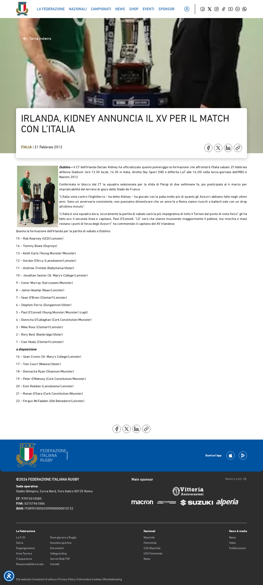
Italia (27, 147)
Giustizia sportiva (60, 542)
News (147, 558)
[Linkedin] (237, 9)
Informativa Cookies (89, 579)
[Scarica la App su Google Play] (243, 455)
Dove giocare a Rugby (63, 537)
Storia (19, 542)
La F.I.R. (21, 537)
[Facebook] (202, 9)
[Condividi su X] (218, 148)
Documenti (56, 548)
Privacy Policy (66, 579)
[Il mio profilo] (187, 9)
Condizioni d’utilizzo (44, 579)
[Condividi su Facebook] (208, 148)
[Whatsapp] (244, 9)
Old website (23, 579)
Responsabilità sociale (30, 564)
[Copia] (238, 148)
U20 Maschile (152, 548)
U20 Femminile (153, 553)
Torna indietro (40, 38)
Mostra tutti (233, 479)
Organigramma (25, 548)
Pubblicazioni (237, 548)
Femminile (150, 542)
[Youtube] (230, 9)
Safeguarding (58, 553)
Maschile (149, 537)
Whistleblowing (112, 579)
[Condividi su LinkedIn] (228, 148)
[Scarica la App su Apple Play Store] (230, 455)
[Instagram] (216, 9)
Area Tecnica (24, 553)
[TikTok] (223, 9)
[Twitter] (209, 9)
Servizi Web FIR (60, 558)
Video (232, 542)
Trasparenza (24, 558)
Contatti (54, 564)
